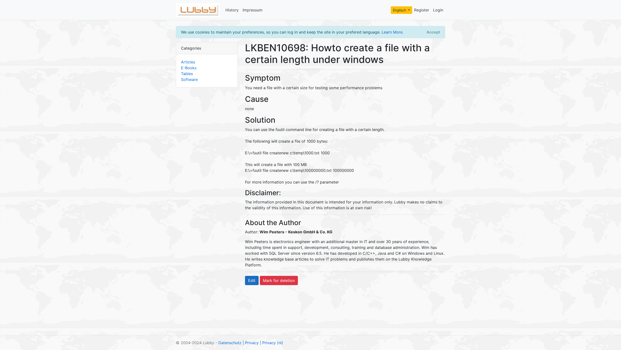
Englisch (400, 10)
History (232, 10)
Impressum (252, 10)
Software (189, 79)
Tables (187, 73)
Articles (188, 62)
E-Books (188, 67)
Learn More (392, 32)
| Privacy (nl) (271, 342)
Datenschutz (229, 342)
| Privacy (251, 342)
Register (421, 10)
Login (438, 10)
